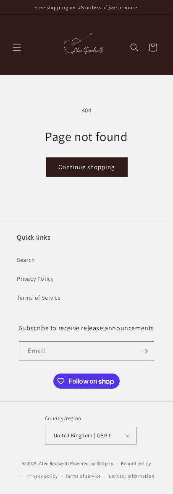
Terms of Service (39, 297)
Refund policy (136, 463)
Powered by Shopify (91, 463)
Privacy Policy (35, 278)
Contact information (131, 476)
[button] (17, 47)
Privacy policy (42, 476)
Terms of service (83, 476)
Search (26, 260)
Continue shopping (86, 167)
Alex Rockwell (54, 463)
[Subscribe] (144, 351)
